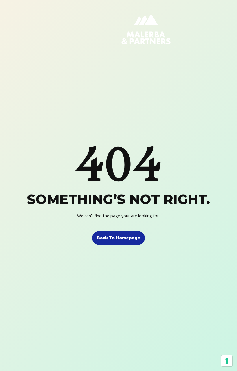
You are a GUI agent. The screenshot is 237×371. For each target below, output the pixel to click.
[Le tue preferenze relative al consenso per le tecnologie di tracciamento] (226, 360)
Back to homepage (118, 237)
